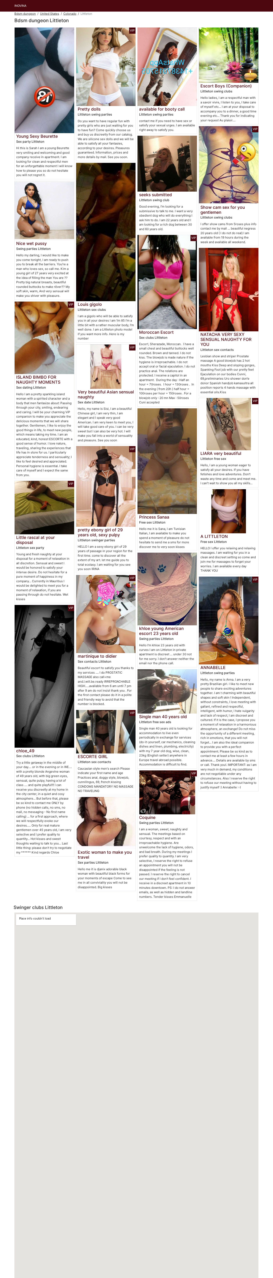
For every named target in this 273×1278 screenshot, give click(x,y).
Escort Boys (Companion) (226, 85)
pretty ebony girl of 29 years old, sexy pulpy (100, 532)
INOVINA (20, 6)
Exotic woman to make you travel (105, 855)
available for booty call (162, 109)
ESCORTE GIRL (93, 756)
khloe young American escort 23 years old (161, 631)
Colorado (69, 14)
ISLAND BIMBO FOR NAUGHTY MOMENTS (38, 380)
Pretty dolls (89, 109)
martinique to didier (97, 656)
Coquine (147, 817)
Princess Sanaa (154, 517)
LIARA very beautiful (220, 453)
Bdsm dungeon (25, 14)
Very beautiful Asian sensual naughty (106, 394)
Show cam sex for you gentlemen (222, 210)
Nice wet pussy (31, 243)
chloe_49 (25, 750)
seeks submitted (155, 194)
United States (49, 14)
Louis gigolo (90, 304)
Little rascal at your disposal (35, 540)
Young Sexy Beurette (37, 136)
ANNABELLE (213, 667)
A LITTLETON (214, 536)
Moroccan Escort (156, 332)
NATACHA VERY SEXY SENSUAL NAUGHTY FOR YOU (225, 339)
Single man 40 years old (163, 716)
